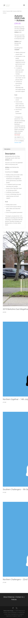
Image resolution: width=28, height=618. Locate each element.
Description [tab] (7, 149)
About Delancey (8, 597)
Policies (14, 599)
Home (4, 11)
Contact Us (19, 597)
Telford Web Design (8, 610)
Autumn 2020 (9, 11)
